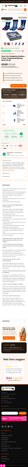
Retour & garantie (5, 173)
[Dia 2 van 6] (8, 43)
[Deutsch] (4, 9)
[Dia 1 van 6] (5, 43)
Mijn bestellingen (5, 458)
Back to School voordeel (8, 90)
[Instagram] (5, 426)
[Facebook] (2, 426)
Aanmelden (22, 413)
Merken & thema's (8, 13)
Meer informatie (10, 170)
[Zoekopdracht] (25, 9)
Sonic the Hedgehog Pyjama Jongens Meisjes (21, 119)
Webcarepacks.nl (23, 465)
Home (2, 13)
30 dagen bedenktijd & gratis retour (13, 78)
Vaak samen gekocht (7, 101)
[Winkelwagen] (25, 5)
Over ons (3, 433)
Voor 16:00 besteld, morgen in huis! (13, 73)
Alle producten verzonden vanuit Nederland (11, 448)
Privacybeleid (4, 439)
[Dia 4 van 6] (15, 43)
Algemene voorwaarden (6, 435)
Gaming (14, 13)
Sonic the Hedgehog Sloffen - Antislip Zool (21, 105)
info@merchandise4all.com (9, 398)
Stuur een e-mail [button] (10, 338)
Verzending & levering (6, 160)
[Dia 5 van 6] (19, 43)
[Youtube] (8, 426)
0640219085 (6, 396)
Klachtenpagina (5, 437)
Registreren (4, 456)
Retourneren (4, 444)
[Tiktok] (11, 426)
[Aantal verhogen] (11, 106)
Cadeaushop (4, 450)
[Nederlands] (2, 9)
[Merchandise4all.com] (12, 5)
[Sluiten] (27, 2)
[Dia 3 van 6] (12, 43)
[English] (6, 9)
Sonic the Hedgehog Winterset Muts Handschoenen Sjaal (20, 112)
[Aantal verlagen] (7, 106)
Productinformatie (5, 176)
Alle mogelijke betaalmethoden (8, 441)
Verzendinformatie (5, 446)
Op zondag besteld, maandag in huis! (14, 80)
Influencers (3, 461)
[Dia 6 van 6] (22, 43)
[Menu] (2, 5)
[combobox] (17, 9)
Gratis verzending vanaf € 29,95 (12, 75)
